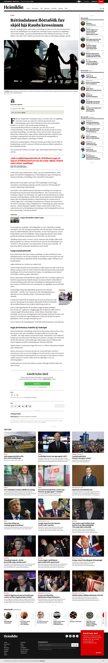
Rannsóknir (35, 8)
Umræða (54, 8)
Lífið (66, 8)
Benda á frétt (24, 651)
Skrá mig (75, 645)
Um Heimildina (24, 649)
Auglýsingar (24, 653)
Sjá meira (37, 384)
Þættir (5, 654)
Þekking (60, 8)
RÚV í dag (35, 310)
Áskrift (22, 646)
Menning (47, 8)
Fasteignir (23, 642)
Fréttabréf (23, 647)
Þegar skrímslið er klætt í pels (32, 218)
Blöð (22, 644)
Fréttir (28, 8)
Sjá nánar (42, 661)
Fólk (41, 8)
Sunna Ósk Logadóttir (16, 104)
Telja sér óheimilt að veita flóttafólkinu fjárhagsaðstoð (65, 303)
